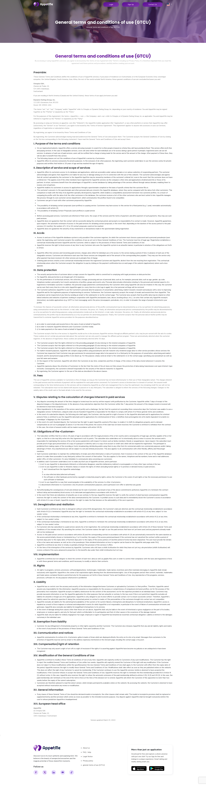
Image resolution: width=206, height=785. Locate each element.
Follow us (38, 766)
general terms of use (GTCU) (94, 765)
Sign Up (131, 4)
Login (111, 4)
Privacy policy (88, 761)
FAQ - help (87, 752)
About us (86, 748)
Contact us (152, 4)
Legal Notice (88, 756)
